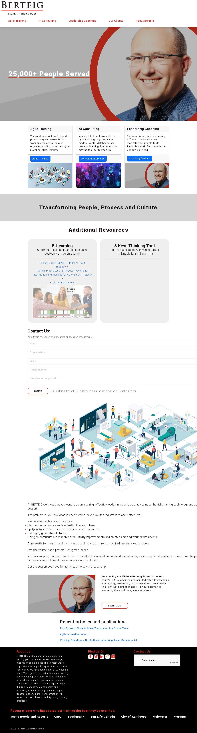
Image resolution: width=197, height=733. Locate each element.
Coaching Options (139, 158)
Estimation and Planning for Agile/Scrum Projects (63, 274)
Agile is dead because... (74, 634)
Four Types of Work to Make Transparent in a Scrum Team (94, 628)
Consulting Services (93, 158)
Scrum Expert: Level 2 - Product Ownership (62, 270)
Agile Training (40, 158)
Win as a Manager (62, 282)
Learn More (115, 605)
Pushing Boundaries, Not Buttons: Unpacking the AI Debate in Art (98, 640)
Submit (38, 390)
